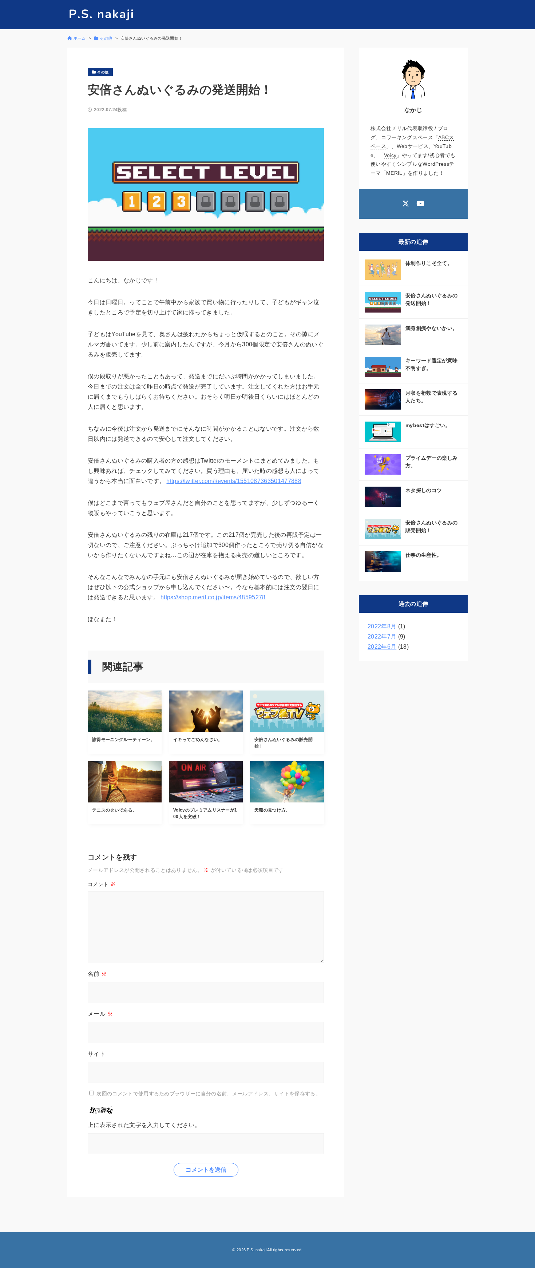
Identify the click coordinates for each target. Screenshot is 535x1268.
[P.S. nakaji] (101, 14)
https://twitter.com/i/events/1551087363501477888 (233, 481)
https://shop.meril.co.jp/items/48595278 (212, 597)
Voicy (390, 155)
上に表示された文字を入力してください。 (144, 1125)
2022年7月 (382, 636)
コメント (101, 884)
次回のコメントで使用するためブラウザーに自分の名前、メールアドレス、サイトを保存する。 (208, 1093)
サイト (97, 1054)
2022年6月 (382, 647)
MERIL (394, 173)
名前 (97, 974)
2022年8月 (382, 626)
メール (100, 1014)
